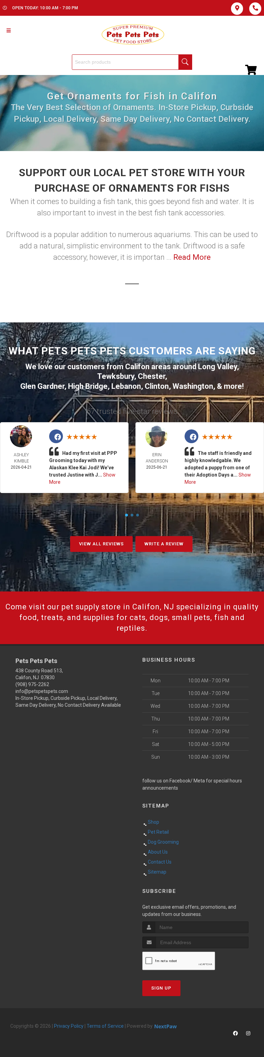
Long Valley (217, 366)
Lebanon (126, 386)
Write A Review (164, 543)
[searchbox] (132, 62)
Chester (151, 376)
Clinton (157, 386)
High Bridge (88, 386)
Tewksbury (115, 376)
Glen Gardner (42, 386)
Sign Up (161, 988)
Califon (137, 366)
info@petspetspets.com (41, 691)
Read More (192, 257)
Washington (193, 386)
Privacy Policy (69, 1026)
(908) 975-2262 (32, 684)
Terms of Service (105, 1026)
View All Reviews (101, 543)
